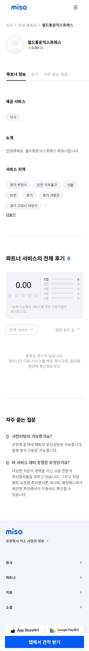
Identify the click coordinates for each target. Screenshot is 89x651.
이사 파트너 (27, 25)
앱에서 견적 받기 (45, 642)
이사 (9, 25)
